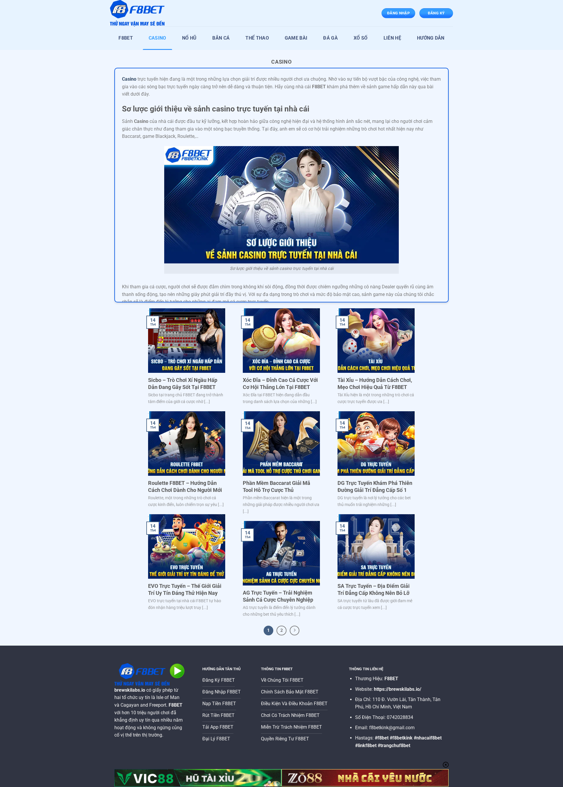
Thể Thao (257, 38)
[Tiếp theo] (295, 631)
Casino (157, 38)
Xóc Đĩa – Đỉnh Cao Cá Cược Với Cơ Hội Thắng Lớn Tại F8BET (280, 383)
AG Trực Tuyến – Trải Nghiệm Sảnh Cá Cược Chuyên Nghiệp (278, 596)
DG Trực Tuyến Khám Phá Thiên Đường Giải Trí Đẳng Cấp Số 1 (375, 486)
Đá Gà (330, 38)
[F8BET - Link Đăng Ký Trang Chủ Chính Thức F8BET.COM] (139, 13)
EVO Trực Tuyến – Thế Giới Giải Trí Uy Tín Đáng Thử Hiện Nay (184, 589)
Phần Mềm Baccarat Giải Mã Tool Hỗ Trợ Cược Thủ (276, 486)
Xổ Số (361, 38)
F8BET (125, 38)
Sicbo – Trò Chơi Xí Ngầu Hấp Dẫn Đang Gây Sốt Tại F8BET (182, 383)
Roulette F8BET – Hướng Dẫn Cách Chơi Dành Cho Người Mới (185, 486)
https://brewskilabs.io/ (397, 689)
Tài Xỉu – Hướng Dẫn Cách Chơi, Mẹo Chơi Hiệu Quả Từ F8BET (375, 383)
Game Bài (296, 38)
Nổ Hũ (189, 38)
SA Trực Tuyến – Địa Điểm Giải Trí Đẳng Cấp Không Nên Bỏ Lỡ (374, 589)
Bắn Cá (221, 38)
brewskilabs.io (129, 690)
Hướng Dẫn (431, 38)
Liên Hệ (392, 38)
